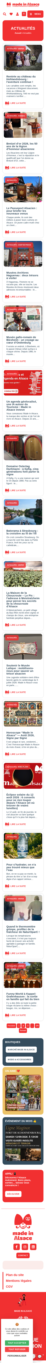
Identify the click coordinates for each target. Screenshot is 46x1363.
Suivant (23, 1030)
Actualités (12, 49)
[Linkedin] (33, 1247)
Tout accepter (17, 1343)
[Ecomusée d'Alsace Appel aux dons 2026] (23, 1110)
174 (37, 1025)
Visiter (21, 49)
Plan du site (15, 1275)
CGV (9, 1286)
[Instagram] (25, 1247)
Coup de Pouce (24, 245)
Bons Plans (23, 767)
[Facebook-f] (16, 1247)
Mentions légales (19, 1280)
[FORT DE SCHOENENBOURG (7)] (23, 1160)
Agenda (21, 116)
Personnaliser (17, 1356)
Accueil (18, 33)
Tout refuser (17, 1349)
